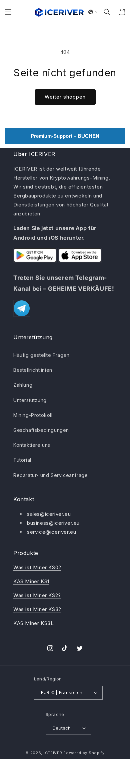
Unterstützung (30, 400)
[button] (8, 12)
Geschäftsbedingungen (41, 430)
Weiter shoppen (65, 97)
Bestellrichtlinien (32, 370)
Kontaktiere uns (31, 445)
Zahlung (22, 385)
